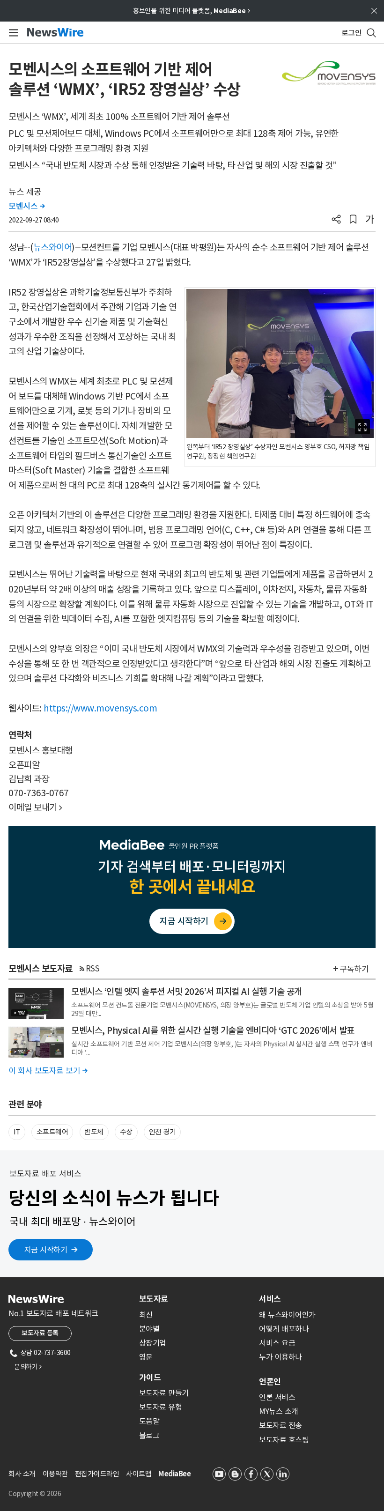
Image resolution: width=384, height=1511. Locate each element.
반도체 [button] (93, 1131)
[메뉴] (12, 33)
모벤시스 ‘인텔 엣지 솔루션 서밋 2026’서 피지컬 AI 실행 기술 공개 (186, 991)
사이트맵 (138, 1473)
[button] (336, 220)
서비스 (270, 1299)
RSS (93, 968)
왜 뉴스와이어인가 (287, 1314)
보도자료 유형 (160, 1407)
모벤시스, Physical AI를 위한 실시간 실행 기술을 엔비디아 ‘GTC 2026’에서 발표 (212, 1030)
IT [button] (17, 1131)
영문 (146, 1357)
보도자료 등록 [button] (40, 1333)
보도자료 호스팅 (284, 1439)
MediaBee (174, 1473)
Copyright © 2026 (34, 1493)
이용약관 (55, 1473)
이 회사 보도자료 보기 (47, 1071)
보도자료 (153, 1299)
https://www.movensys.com (100, 708)
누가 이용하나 (280, 1357)
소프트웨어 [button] (52, 1131)
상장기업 (152, 1343)
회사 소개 (22, 1473)
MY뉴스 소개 (278, 1411)
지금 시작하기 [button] (45, 1249)
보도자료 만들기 (164, 1393)
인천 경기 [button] (162, 1131)
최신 (146, 1314)
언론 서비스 (277, 1397)
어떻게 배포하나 (284, 1328)
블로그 (149, 1435)
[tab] (195, 1298)
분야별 (149, 1328)
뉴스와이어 (52, 247)
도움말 (149, 1421)
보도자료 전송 (280, 1425)
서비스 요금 (277, 1343)
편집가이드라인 (97, 1473)
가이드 (150, 1377)
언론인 (270, 1382)
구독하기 (354, 969)
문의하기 (27, 1367)
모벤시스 (26, 206)
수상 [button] (126, 1131)
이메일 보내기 (35, 807)
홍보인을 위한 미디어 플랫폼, (191, 11)
